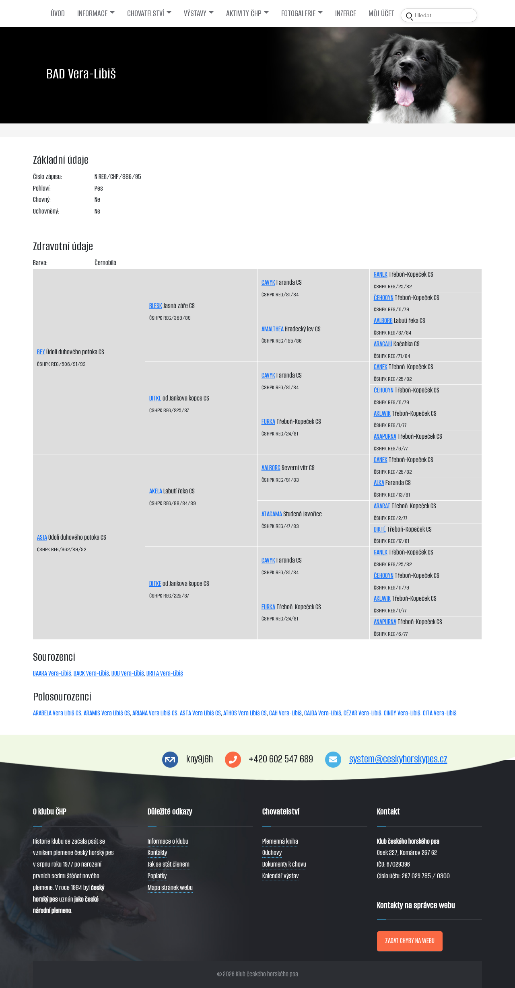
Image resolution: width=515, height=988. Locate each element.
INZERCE (345, 13)
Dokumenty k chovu (284, 864)
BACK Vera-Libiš (91, 673)
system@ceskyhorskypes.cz (398, 759)
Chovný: (42, 199)
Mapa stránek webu (170, 887)
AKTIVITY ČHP (244, 13)
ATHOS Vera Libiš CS (245, 713)
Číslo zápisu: (47, 176)
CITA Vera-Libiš (440, 713)
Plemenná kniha (280, 841)
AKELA (155, 491)
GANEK (380, 274)
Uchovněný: (46, 211)
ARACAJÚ (383, 344)
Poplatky (157, 876)
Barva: (40, 262)
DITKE (155, 398)
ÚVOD (58, 13)
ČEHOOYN (383, 297)
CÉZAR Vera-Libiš (362, 713)
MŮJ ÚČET (381, 13)
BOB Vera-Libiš (127, 673)
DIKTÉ (380, 529)
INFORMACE (92, 13)
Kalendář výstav (280, 876)
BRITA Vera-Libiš (164, 673)
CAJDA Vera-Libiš (322, 713)
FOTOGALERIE (298, 13)
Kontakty (157, 852)
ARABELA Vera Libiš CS (57, 713)
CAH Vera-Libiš (285, 713)
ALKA (379, 482)
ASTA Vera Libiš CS (200, 713)
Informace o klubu (168, 841)
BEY (41, 352)
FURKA (268, 421)
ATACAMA (272, 514)
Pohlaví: (42, 188)
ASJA (42, 537)
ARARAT (382, 506)
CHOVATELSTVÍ (145, 13)
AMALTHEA (273, 329)
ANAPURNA (385, 436)
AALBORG (271, 467)
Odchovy (272, 852)
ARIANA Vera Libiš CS (154, 713)
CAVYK (268, 282)
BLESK (155, 305)
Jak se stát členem (169, 864)
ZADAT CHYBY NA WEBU (410, 940)
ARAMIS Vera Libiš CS (107, 713)
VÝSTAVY (195, 13)
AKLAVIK (382, 413)
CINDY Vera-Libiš (402, 713)
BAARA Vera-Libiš (52, 673)
